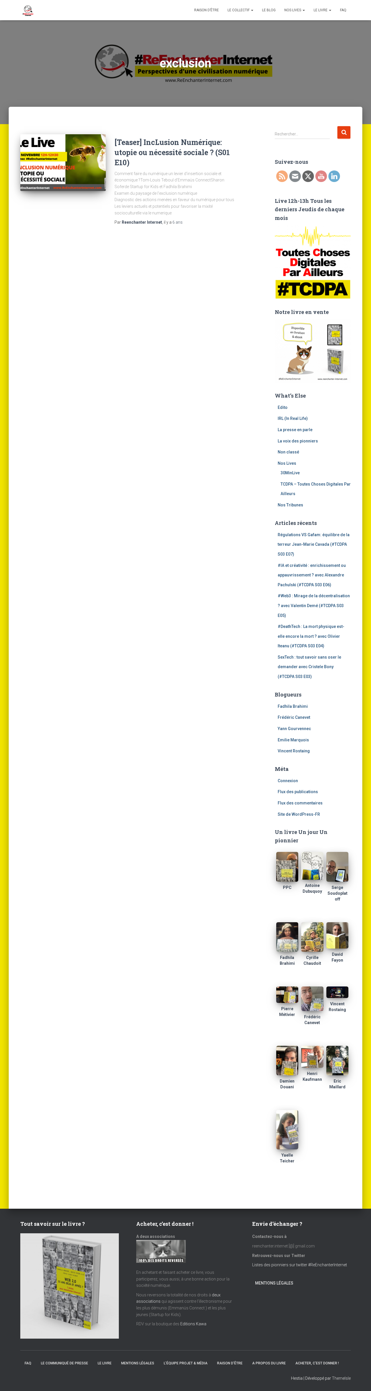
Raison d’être (206, 10)
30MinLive (290, 473)
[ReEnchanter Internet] (27, 10)
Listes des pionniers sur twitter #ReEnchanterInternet (300, 1265)
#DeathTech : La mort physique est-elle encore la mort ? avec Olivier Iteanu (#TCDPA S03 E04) (311, 636)
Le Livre (321, 10)
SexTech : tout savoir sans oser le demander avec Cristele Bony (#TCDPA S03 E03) (309, 667)
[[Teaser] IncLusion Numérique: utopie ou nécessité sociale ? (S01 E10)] (63, 162)
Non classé (288, 452)
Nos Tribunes (290, 505)
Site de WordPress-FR (299, 814)
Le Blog (269, 10)
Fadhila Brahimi (293, 706)
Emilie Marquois (293, 740)
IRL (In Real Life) (293, 418)
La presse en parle (295, 429)
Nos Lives (293, 10)
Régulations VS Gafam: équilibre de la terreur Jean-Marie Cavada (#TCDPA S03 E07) (314, 544)
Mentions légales (274, 1283)
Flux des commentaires (300, 803)
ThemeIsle (341, 1378)
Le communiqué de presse (64, 1363)
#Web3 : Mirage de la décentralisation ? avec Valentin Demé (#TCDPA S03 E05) (314, 605)
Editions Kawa (193, 1324)
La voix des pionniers (298, 441)
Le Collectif (239, 10)
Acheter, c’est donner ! (317, 1363)
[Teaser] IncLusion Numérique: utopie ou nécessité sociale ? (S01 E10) (172, 152)
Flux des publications (298, 791)
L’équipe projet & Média (186, 1363)
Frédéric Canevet (294, 717)
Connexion (288, 780)
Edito (283, 407)
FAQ (343, 10)
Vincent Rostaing (294, 751)
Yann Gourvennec (294, 728)
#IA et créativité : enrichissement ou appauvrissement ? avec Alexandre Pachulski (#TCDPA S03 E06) (312, 575)
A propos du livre (269, 1363)
